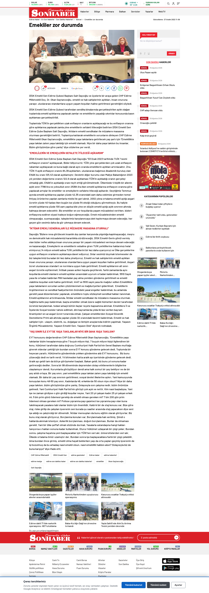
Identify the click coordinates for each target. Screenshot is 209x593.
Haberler (84, 11)
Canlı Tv (55, 560)
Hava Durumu (85, 548)
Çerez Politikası (36, 572)
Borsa (32, 548)
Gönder (171, 53)
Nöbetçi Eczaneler (60, 564)
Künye (32, 560)
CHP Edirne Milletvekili (40, 455)
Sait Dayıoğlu (36, 467)
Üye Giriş (140, 560)
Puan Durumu (104, 548)
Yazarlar (149, 11)
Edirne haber (94, 455)
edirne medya (36, 461)
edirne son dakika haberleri (81, 461)
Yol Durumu (153, 548)
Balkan (122, 11)
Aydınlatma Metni (37, 564)
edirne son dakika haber (56, 461)
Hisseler (121, 548)
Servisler (135, 11)
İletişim (32, 576)
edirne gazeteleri (78, 455)
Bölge (97, 11)
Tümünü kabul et (133, 585)
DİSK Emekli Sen (60, 455)
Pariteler (136, 548)
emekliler (100, 461)
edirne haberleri (110, 455)
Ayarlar (178, 585)
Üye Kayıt (140, 564)
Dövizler (102, 564)
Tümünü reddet (158, 585)
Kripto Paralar (172, 548)
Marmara (109, 11)
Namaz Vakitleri (49, 548)
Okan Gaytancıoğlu (115, 461)
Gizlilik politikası (36, 568)
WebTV (161, 11)
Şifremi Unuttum (143, 568)
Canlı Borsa (81, 560)
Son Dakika (124, 564)
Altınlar (101, 560)
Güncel (78, 19)
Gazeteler (68, 548)
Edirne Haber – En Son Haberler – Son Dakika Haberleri (51, 19)
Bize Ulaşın (57, 572)
